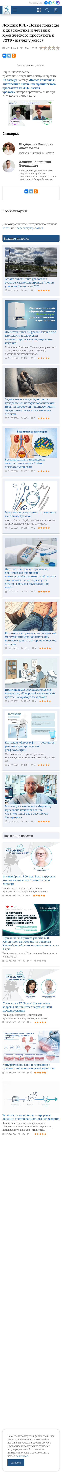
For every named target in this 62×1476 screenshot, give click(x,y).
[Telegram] (9, 56)
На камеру (9, 80)
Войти (55, 10)
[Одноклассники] (14, 56)
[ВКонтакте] (4, 56)
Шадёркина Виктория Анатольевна (36, 146)
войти (6, 228)
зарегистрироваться (30, 228)
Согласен (16, 1462)
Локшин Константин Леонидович (35, 163)
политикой (22, 1455)
